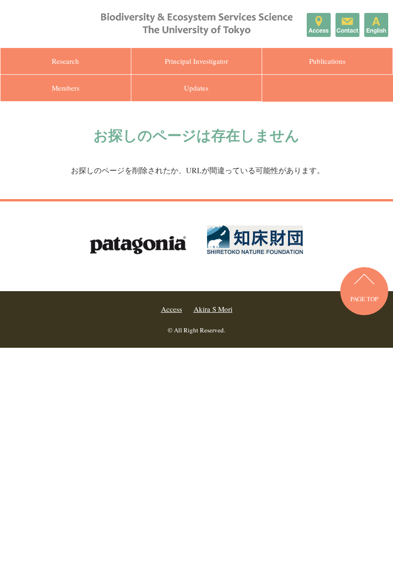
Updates (196, 88)
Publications (327, 61)
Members (66, 88)
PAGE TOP (364, 299)
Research (65, 61)
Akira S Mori (213, 309)
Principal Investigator (196, 61)
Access (171, 309)
